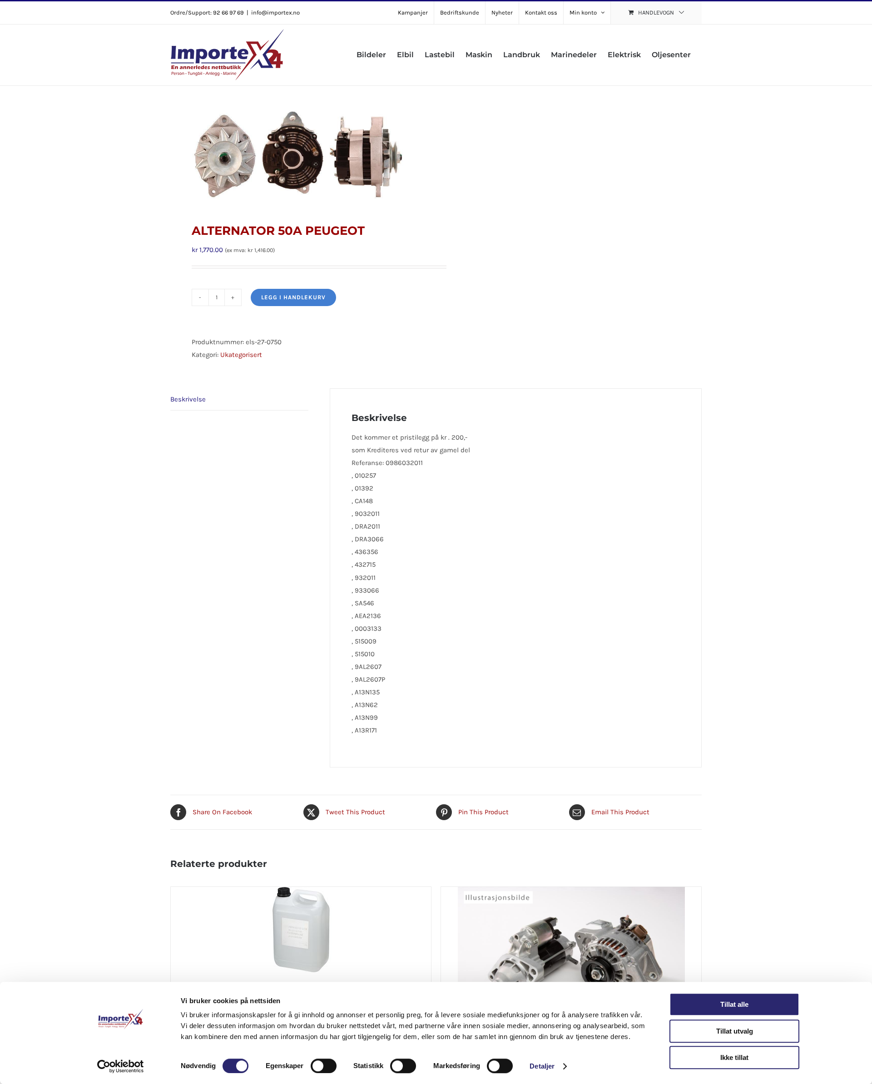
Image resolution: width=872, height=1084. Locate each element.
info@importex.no (275, 12)
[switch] (324, 1066)
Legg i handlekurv (293, 297)
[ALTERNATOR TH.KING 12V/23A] (571, 943)
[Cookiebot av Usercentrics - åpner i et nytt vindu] (120, 1066)
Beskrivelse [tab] (188, 399)
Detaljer (542, 1066)
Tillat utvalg (734, 1031)
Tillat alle (734, 1004)
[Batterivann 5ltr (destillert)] (301, 943)
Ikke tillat (734, 1057)
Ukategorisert (241, 355)
